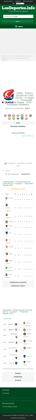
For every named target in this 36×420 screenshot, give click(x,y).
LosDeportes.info (18, 8)
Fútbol (11, 56)
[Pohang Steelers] (18, 118)
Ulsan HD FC (11, 342)
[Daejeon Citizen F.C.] (9, 115)
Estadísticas (18, 377)
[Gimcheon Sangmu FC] (22, 115)
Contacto (6, 393)
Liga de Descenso (26, 136)
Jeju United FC (13, 334)
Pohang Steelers (13, 354)
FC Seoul (11, 221)
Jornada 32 (8, 170)
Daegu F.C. (11, 324)
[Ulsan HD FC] (26, 118)
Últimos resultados (28, 1)
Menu (20, 26)
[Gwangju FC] (26, 115)
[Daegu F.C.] (5, 115)
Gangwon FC (8, 217)
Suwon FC (29, 356)
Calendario (18, 1)
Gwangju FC (11, 329)
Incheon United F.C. (12, 348)
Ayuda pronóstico (8, 1)
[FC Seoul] (14, 115)
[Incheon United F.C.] (30, 115)
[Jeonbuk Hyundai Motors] (14, 118)
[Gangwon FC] (18, 115)
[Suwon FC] (22, 118)
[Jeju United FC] (9, 118)
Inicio (6, 56)
